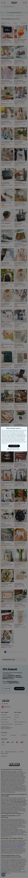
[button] (14, 449)
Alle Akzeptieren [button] (14, 445)
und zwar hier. (4, 443)
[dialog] (14, 439)
